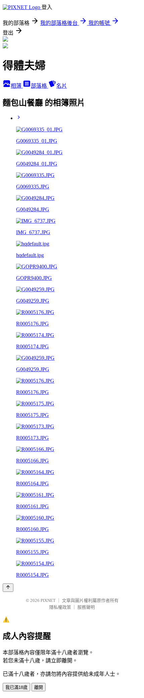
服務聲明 (86, 607)
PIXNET (48, 600)
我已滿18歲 (16, 687)
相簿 (17, 86)
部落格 (39, 86)
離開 (38, 687)
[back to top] (8, 587)
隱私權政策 (60, 607)
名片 (61, 86)
